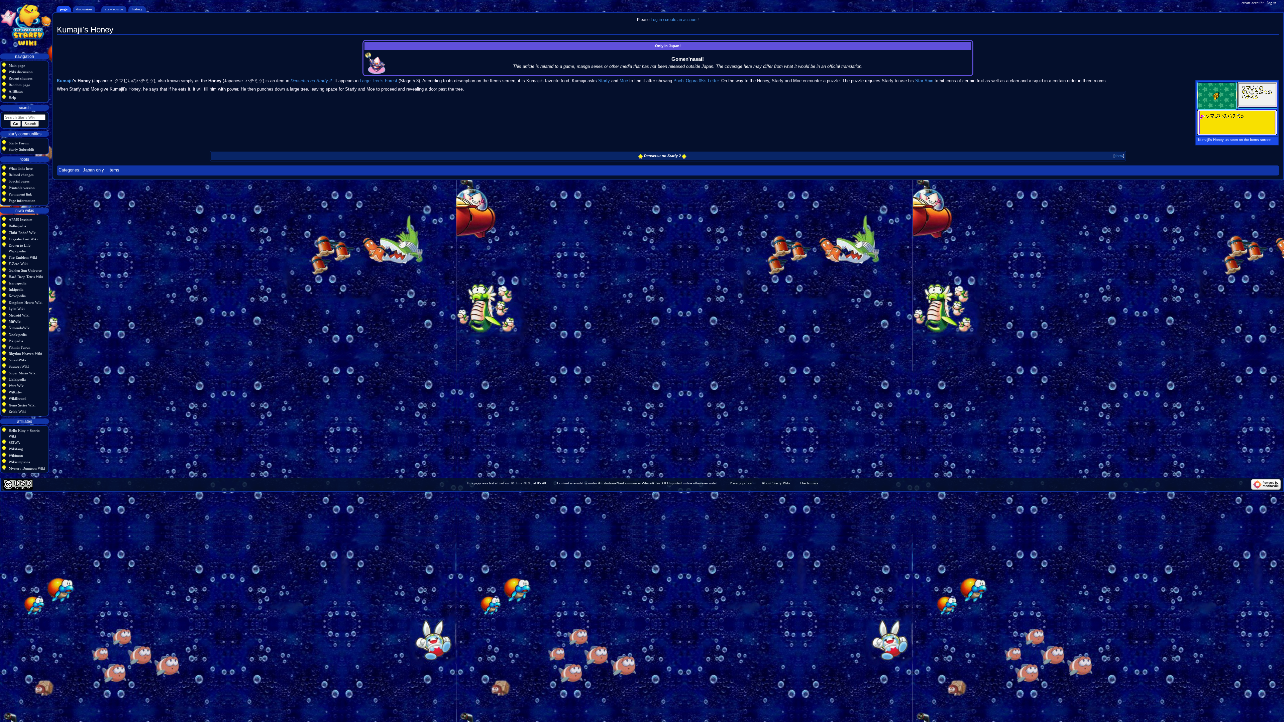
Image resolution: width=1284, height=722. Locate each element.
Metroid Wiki (19, 315)
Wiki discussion (21, 72)
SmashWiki (17, 360)
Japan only (93, 170)
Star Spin (924, 81)
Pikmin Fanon (19, 347)
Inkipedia (16, 289)
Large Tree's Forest (378, 81)
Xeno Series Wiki (22, 405)
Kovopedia (17, 296)
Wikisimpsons (19, 462)
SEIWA (14, 443)
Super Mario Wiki (22, 373)
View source (114, 9)
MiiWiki (15, 322)
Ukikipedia (17, 379)
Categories (69, 170)
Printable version (22, 188)
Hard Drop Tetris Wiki (26, 277)
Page (64, 9)
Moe (624, 81)
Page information (22, 201)
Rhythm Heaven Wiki (25, 354)
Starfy (604, 81)
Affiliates (16, 91)
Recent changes (20, 78)
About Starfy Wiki (776, 483)
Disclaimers (809, 483)
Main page (17, 66)
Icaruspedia (17, 283)
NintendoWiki (19, 328)
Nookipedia (18, 335)
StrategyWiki (19, 366)
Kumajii (65, 81)
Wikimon (16, 456)
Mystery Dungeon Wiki (27, 468)
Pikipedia (16, 341)
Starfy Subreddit (21, 149)
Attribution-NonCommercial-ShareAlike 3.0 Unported (640, 483)
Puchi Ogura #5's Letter (696, 81)
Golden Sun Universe (25, 270)
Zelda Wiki (17, 411)
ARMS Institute (20, 220)
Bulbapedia (17, 226)
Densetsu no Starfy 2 (311, 81)
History (137, 9)
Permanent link (20, 194)
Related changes (21, 175)
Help (12, 98)
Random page (19, 85)
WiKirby (15, 392)
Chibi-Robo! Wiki (22, 233)
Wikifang (16, 449)
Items (113, 170)
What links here (21, 168)
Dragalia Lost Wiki (23, 239)
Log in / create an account (674, 19)
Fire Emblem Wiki (23, 257)
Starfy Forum (19, 143)
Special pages (19, 181)
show (1118, 156)
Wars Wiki (16, 386)
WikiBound (17, 398)
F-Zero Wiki (18, 264)
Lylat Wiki (17, 309)
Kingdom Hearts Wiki (25, 302)
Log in (1271, 3)
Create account (1253, 3)
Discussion (84, 9)
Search (24, 108)
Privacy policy (741, 483)
